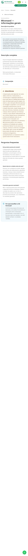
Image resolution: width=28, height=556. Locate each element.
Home (2, 10)
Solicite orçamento (21, 5)
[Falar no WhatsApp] (24, 552)
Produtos (7, 10)
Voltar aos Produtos (8, 14)
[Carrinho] (22, 2)
